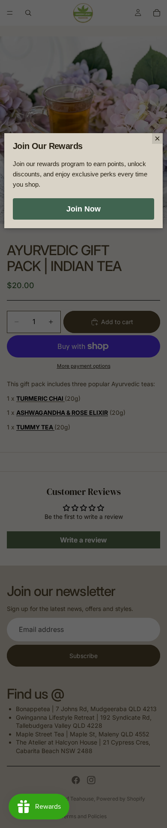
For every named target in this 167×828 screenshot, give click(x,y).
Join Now (83, 209)
